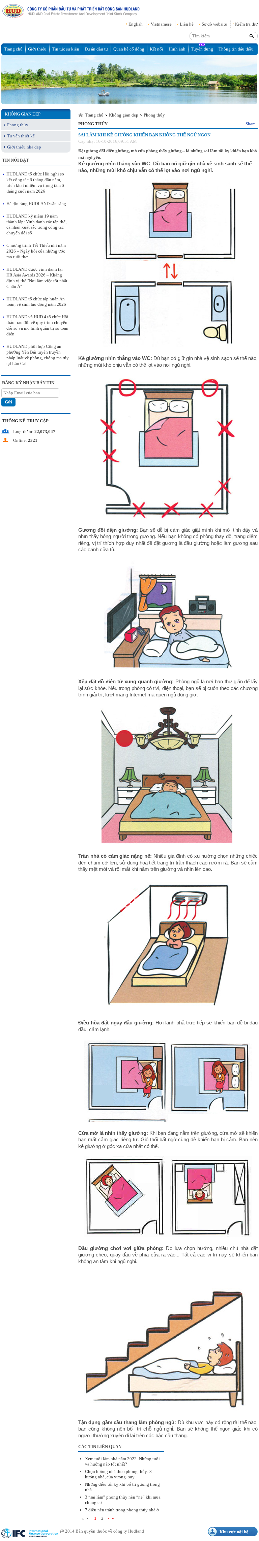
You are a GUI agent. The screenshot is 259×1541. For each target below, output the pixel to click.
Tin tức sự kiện (65, 49)
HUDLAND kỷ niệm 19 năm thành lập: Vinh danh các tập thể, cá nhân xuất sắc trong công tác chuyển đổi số (36, 225)
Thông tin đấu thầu (236, 49)
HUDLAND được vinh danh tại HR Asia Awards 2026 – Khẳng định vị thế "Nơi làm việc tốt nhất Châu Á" (36, 278)
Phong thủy (17, 124)
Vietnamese (161, 24)
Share (251, 123)
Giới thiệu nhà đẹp (24, 147)
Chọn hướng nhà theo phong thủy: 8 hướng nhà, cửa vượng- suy (118, 1474)
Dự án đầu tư (96, 49)
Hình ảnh (177, 49)
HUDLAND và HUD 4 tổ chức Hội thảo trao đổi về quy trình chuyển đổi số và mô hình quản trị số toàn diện (37, 325)
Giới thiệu (37, 49)
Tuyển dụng (202, 49)
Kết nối (156, 49)
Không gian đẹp (123, 115)
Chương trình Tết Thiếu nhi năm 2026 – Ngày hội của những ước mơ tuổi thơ (36, 251)
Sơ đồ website (214, 24)
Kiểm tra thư (246, 24)
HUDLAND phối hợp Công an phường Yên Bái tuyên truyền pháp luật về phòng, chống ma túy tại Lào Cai (37, 355)
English (135, 24)
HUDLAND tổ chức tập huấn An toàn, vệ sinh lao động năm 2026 (36, 301)
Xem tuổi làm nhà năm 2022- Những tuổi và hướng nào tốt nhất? (122, 1461)
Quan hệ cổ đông (128, 49)
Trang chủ (13, 49)
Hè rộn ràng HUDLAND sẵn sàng (36, 203)
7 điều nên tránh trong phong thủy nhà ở (122, 1509)
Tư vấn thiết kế (21, 135)
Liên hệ (187, 24)
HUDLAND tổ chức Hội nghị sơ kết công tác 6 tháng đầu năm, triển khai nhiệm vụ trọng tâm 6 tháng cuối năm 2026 (35, 182)
